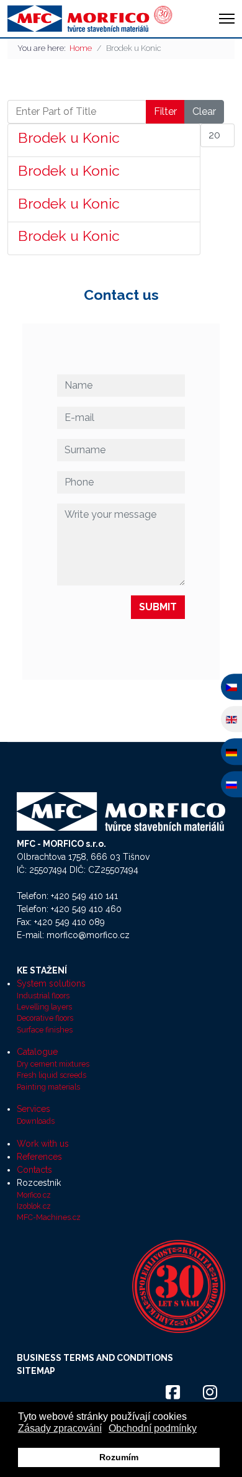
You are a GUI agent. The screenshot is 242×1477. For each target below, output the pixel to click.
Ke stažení (42, 970)
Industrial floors (43, 995)
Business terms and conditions (95, 1358)
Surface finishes (45, 1029)
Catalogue (37, 1052)
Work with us (43, 1144)
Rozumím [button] (118, 1457)
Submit (158, 607)
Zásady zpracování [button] (60, 1428)
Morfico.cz (34, 1194)
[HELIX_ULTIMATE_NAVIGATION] (227, 18)
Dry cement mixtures (53, 1063)
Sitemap (36, 1371)
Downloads (36, 1121)
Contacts (34, 1170)
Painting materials (48, 1086)
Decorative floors (45, 1018)
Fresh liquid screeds (51, 1075)
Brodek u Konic (69, 137)
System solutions (51, 983)
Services (33, 1109)
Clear (204, 111)
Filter (165, 111)
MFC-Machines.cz (49, 1217)
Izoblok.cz (34, 1206)
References (39, 1157)
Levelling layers (44, 1006)
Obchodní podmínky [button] (153, 1428)
